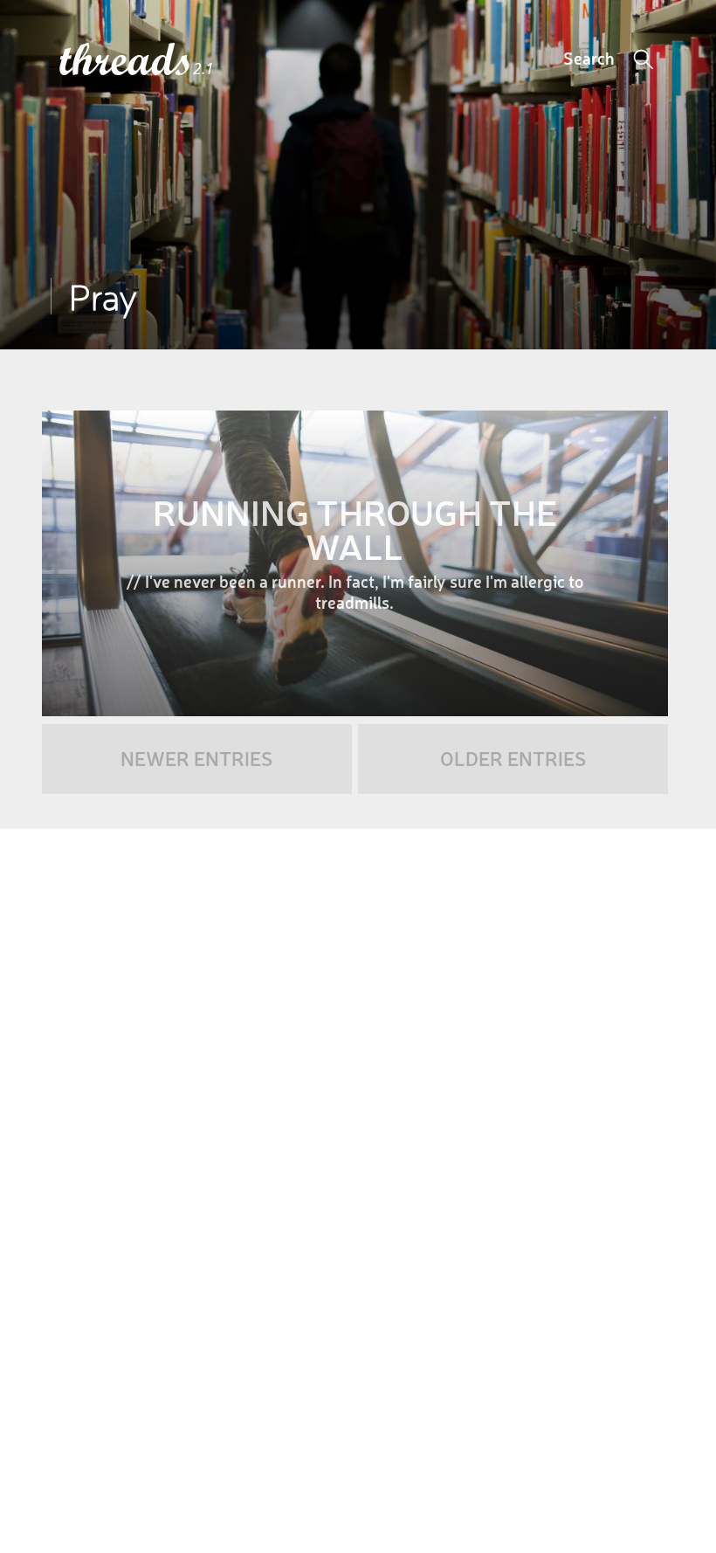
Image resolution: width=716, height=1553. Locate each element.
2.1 (203, 69)
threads (126, 60)
